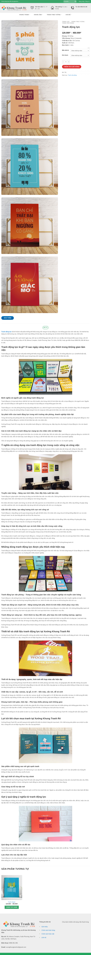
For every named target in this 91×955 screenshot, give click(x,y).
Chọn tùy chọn (11, 907)
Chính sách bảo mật (48, 934)
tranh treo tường (54, 14)
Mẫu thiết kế (65, 50)
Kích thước (65, 55)
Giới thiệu (45, 926)
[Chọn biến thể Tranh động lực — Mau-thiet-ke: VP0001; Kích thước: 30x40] (29, 48)
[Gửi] (75, 1)
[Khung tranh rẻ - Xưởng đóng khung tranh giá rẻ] (13, 7)
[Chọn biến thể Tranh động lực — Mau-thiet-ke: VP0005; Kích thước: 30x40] (29, 284)
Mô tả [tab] (45, 327)
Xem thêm (7, 318)
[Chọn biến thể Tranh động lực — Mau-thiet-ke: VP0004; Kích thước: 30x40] (29, 225)
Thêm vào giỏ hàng (71, 66)
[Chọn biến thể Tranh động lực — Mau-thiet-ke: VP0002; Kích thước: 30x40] (29, 107)
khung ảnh (38, 14)
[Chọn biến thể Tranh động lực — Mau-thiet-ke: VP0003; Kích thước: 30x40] (29, 166)
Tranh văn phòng (68, 23)
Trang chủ (65, 21)
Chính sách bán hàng (48, 930)
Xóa (89, 48)
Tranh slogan (11, 902)
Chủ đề (68, 14)
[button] (84, 1)
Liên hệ (44, 937)
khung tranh (24, 14)
